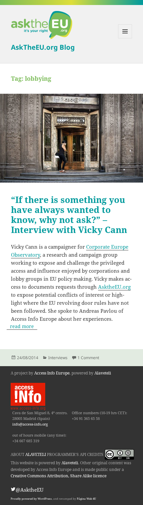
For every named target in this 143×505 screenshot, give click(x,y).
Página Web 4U (86, 498)
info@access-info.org (30, 424)
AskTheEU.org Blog (43, 47)
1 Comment (88, 357)
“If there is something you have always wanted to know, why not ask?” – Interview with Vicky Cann (69, 215)
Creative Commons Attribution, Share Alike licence (58, 476)
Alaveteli (102, 373)
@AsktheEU (30, 489)
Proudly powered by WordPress (31, 498)
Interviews (58, 357)
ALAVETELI (35, 454)
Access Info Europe (52, 373)
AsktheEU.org (114, 286)
